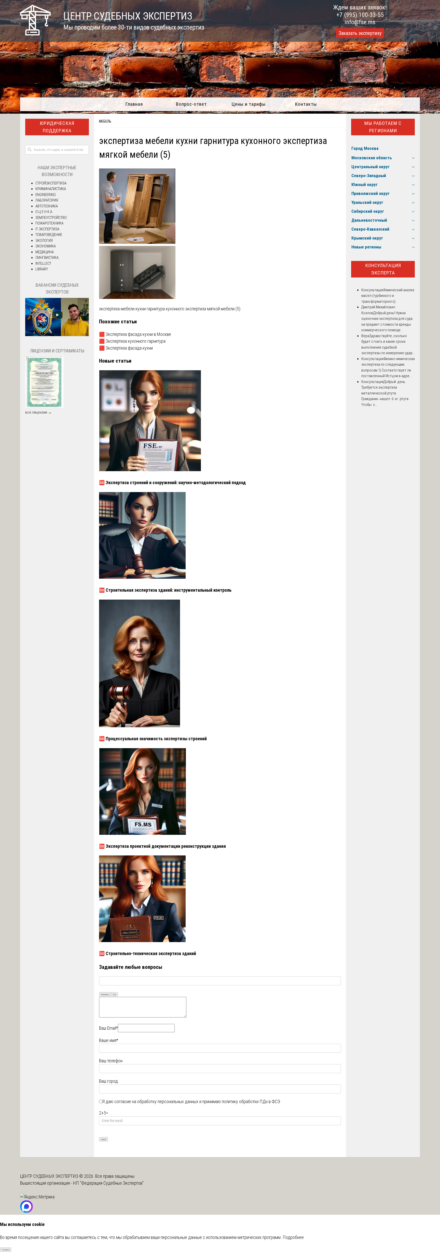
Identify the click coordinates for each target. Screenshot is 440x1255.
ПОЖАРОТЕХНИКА (49, 223)
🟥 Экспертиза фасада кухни (126, 348)
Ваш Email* (108, 1028)
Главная (134, 104)
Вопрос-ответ (191, 104)
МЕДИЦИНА (44, 252)
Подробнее (293, 1237)
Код (114, 994)
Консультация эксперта (383, 269)
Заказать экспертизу (360, 33)
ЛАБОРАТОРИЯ (46, 200)
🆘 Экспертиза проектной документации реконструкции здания (162, 846)
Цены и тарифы (248, 104)
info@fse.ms (360, 22)
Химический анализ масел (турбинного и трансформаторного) (387, 296)
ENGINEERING (45, 194)
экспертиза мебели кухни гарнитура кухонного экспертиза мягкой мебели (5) (169, 308)
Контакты (306, 104)
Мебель (105, 121)
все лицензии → (38, 412)
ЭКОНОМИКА (45, 246)
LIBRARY (41, 269)
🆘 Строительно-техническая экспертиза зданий (147, 953)
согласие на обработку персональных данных (156, 1101)
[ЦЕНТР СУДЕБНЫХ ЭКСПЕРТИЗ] (35, 33)
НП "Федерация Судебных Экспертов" (108, 1183)
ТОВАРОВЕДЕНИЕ (48, 234)
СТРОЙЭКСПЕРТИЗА (50, 183)
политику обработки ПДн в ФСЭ (251, 1101)
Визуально (105, 994)
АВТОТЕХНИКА (46, 206)
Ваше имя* (108, 1040)
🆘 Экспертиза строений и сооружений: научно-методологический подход (172, 482)
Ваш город (108, 1081)
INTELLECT (43, 263)
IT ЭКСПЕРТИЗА (47, 229)
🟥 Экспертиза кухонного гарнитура (132, 341)
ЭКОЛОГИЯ (44, 240)
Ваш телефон (110, 1060)
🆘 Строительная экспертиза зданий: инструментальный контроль (165, 590)
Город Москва (364, 148)
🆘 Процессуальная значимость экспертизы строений (153, 738)
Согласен (5, 1250)
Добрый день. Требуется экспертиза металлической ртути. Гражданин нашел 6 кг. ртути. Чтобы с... (385, 393)
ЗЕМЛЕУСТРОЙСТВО (51, 217)
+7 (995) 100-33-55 (360, 14)
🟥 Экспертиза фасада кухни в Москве (135, 334)
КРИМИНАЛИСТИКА (50, 189)
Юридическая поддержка (57, 127)
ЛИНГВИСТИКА (47, 257)
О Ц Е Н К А (43, 211)
